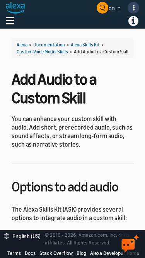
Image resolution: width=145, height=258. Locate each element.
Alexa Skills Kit (85, 45)
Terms (14, 253)
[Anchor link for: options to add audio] (125, 185)
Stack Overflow (56, 253)
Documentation (49, 45)
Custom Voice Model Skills (42, 52)
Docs (30, 253)
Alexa (22, 45)
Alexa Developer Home (114, 253)
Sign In (112, 8)
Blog (81, 253)
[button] (24, 235)
